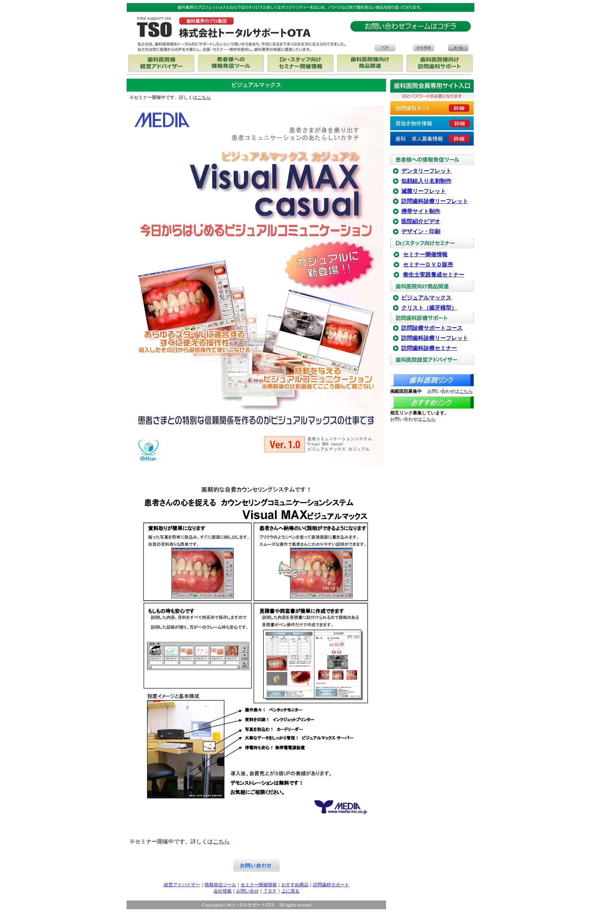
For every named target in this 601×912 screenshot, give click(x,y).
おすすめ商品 (294, 884)
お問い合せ (247, 891)
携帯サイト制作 (420, 211)
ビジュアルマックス (426, 298)
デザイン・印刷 (420, 231)
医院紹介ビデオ (420, 221)
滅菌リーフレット (423, 191)
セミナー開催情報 (425, 254)
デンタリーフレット (426, 171)
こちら (204, 97)
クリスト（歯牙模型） (429, 308)
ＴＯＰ (270, 891)
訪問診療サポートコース (432, 328)
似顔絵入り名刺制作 (426, 181)
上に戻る (290, 891)
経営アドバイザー (182, 884)
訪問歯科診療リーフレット (434, 201)
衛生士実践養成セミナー (433, 275)
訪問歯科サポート (331, 884)
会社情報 (223, 891)
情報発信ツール (220, 884)
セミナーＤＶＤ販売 (428, 264)
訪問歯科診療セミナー (429, 348)
